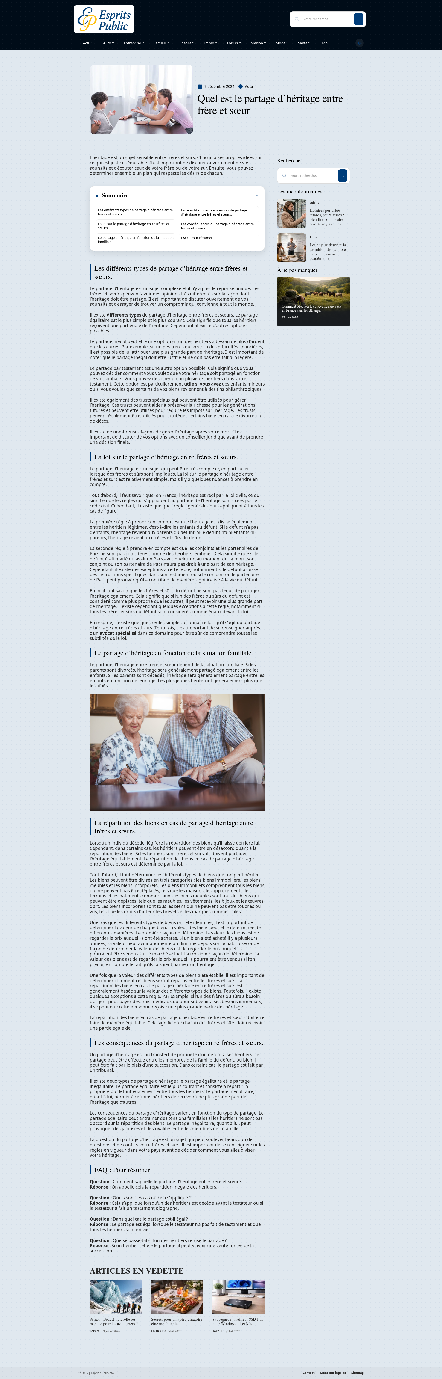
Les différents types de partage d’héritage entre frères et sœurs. (135, 212)
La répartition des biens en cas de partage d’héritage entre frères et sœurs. (214, 212)
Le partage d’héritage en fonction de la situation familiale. (136, 239)
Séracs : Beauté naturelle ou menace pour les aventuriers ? (114, 1321)
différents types (124, 315)
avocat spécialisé (118, 633)
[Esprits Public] (104, 19)
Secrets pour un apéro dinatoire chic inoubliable (176, 1321)
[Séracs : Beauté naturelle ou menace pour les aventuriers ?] (116, 1297)
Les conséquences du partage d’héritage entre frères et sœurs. (217, 226)
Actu (249, 86)
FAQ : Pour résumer (196, 237)
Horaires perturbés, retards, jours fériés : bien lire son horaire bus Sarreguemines (327, 216)
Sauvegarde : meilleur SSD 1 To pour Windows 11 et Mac (238, 1321)
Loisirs (94, 1331)
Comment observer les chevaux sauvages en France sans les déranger (311, 308)
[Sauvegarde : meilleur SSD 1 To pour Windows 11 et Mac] (238, 1297)
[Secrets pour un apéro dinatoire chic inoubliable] (177, 1297)
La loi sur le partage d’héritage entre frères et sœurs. (133, 225)
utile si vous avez (202, 384)
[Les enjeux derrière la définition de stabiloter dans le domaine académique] (291, 247)
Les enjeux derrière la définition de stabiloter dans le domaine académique (328, 251)
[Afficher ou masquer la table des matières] (194, 195)
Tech (216, 1331)
